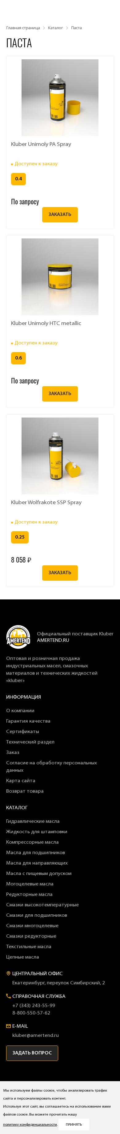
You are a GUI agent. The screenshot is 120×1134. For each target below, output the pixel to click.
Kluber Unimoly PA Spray (41, 144)
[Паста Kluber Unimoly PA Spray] (60, 97)
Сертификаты (22, 731)
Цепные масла (22, 957)
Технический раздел (30, 742)
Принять (74, 1125)
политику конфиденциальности (30, 1125)
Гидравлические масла (33, 821)
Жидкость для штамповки (36, 832)
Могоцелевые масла (30, 884)
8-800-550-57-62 (31, 1013)
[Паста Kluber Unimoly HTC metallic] (60, 276)
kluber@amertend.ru (35, 1035)
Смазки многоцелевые (32, 926)
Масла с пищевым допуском (38, 873)
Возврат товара (25, 791)
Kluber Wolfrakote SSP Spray (46, 503)
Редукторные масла (29, 894)
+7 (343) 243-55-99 (33, 1005)
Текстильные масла (28, 946)
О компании (20, 710)
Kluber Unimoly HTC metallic (46, 324)
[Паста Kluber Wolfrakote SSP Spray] (60, 456)
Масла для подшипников (35, 852)
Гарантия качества (28, 721)
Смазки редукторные (31, 936)
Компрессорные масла (32, 842)
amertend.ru (53, 640)
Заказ (12, 752)
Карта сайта (20, 781)
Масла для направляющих (37, 863)
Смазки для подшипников (36, 915)
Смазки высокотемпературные (42, 905)
